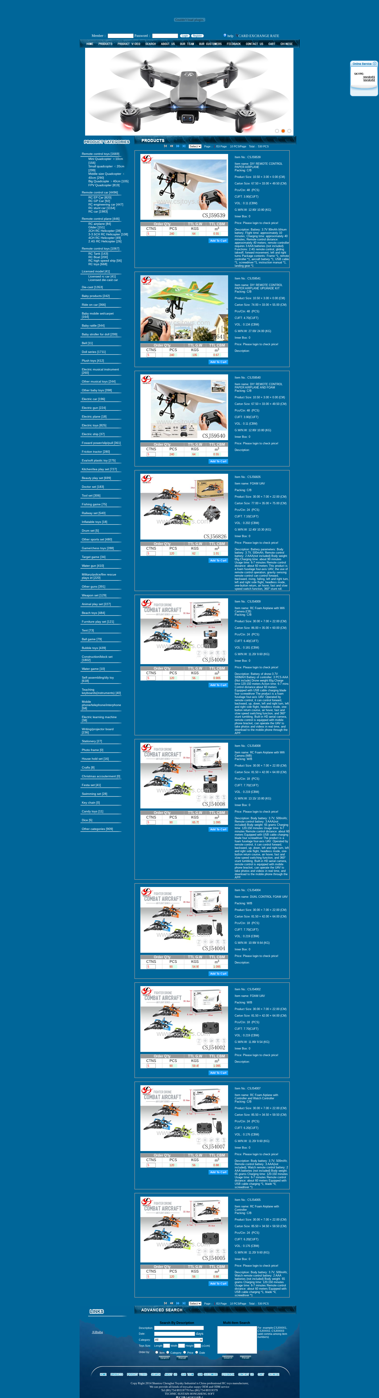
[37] (93, 434)
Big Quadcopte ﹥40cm (104, 181)
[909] (97, 829)
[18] (94, 416)
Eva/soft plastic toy (95, 460)
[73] (88, 630)
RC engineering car (101, 204)
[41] (96, 271)
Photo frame (90, 750)
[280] (96, 451)
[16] (95, 758)
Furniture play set (94, 621)
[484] (93, 613)
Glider (92, 227)
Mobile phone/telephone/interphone (101, 703)
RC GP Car (96, 201)
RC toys (93, 264)
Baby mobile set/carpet (98, 313)
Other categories (93, 829)
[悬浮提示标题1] (277, 131)
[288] (98, 548)
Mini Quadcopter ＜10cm (105, 159)
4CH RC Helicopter (101, 238)
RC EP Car (96, 197)
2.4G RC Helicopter (101, 241)
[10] (93, 668)
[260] (100, 371)
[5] (90, 530)
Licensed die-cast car (103, 280)
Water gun (89, 565)
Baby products (92, 296)
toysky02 (369, 80)
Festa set (88, 785)
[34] (93, 557)
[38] (99, 718)
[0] (92, 750)
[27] (92, 741)
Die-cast (87, 287)
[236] (98, 731)
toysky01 (369, 77)
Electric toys (90, 425)
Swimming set (91, 794)
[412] (93, 360)
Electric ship (90, 434)
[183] (93, 486)
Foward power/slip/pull (97, 443)
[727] (99, 469)
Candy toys (89, 811)
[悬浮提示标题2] (283, 131)
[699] (96, 478)
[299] (99, 334)
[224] (94, 407)
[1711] (94, 352)
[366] (94, 304)
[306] (91, 495)
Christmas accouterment (99, 776)
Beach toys (89, 613)
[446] (101, 218)
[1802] (97, 658)
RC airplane (96, 223)
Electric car (89, 399)
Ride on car (90, 304)
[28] (94, 794)
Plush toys (89, 360)
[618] (98, 679)
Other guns (89, 586)
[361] (101, 443)
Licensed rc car (99, 276)
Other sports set (93, 539)
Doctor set (89, 486)
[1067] (100, 248)
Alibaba (97, 1332)
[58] (101, 705)
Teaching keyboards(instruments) (98, 691)
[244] (99, 381)
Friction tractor (92, 451)
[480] (97, 539)
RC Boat (94, 257)
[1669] (100, 154)
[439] (94, 648)
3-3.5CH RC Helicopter (104, 234)
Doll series (89, 352)
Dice (85, 820)
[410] (93, 565)
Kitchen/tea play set (95, 469)
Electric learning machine (99, 717)
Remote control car (95, 192)
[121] (98, 621)
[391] (93, 586)
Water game (90, 668)
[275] (99, 460)
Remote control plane (97, 218)
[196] (93, 399)
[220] (99, 576)
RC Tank (94, 253)
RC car (93, 211)
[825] (94, 425)
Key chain (88, 802)
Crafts (86, 767)
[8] (88, 767)
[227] (96, 604)
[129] (94, 595)
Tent (85, 630)
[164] (98, 315)
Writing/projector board (98, 729)
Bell (84, 343)
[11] (87, 343)
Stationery (89, 741)
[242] (96, 296)
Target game (90, 557)
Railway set (90, 513)
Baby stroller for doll (95, 334)
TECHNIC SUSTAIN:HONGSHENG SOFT (190, 1393)
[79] (92, 639)
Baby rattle (89, 325)
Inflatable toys (91, 522)
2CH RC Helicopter (101, 230)
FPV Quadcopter (100, 185)
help (230, 36)
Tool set (87, 495)
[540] (93, 513)
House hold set (92, 758)
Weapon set (90, 595)
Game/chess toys (94, 548)
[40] (101, 691)
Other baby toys (93, 390)
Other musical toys (95, 381)
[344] (93, 325)
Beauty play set (92, 478)
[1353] (92, 287)
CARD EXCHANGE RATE (258, 36)
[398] (97, 390)
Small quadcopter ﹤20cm (106, 166)
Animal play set (92, 604)
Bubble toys (90, 648)
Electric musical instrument (100, 369)
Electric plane (91, 416)
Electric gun (90, 407)
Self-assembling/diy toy (98, 677)
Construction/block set (97, 656)
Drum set (88, 530)
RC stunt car (97, 208)
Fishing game (91, 504)
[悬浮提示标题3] (289, 131)
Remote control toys (96, 154)
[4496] (100, 192)
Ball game (89, 639)
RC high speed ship (102, 260)
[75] (94, 504)
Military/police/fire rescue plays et (99, 576)
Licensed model (93, 271)
